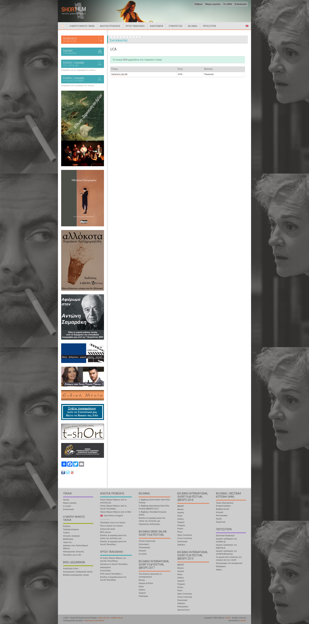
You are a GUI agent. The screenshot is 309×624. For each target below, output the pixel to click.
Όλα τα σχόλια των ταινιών (111, 526)
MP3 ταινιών (105, 532)
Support (142, 593)
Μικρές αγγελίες (212, 4)
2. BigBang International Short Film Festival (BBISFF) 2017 (154, 507)
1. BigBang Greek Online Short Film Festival (154, 501)
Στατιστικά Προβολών (225, 535)
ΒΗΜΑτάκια (68, 539)
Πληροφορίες (144, 547)
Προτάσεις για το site (72, 555)
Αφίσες (219, 570)
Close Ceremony (184, 538)
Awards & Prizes (146, 583)
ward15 (243, 620)
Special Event (183, 610)
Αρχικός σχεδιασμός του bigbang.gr (226, 546)
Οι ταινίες (143, 554)
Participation (182, 607)
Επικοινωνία (241, 4)
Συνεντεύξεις (105, 571)
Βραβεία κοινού (222, 509)
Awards (180, 512)
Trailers (66, 533)
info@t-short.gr (117, 618)
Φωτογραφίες (222, 515)
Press (179, 532)
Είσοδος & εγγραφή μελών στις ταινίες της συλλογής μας (113, 536)
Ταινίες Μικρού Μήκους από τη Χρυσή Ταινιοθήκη (113, 507)
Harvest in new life (119, 74)
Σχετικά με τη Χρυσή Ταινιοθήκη (113, 564)
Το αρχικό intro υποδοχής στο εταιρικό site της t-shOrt (229, 558)
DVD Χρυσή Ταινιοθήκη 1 (111, 574)
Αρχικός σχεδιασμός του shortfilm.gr (226, 540)
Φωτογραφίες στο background (229, 563)
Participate (143, 596)
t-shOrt (227, 618)
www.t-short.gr (104, 618)
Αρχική (62, 26)
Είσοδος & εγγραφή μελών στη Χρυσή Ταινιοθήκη (113, 543)
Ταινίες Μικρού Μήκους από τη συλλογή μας (113, 501)
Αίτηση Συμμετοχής (147, 541)
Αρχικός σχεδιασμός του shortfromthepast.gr (226, 552)
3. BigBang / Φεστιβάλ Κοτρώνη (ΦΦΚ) (152, 513)
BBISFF (180, 506)
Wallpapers (221, 566)
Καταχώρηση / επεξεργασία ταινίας (78, 572)
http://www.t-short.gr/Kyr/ (94, 620)
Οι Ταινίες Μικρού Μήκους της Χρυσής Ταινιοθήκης (113, 559)
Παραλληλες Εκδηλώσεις (149, 524)
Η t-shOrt (227, 4)
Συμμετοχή (220, 522)
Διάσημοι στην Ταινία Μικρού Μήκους (75, 547)
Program (181, 525)
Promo (180, 529)
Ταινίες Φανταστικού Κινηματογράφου (225, 504)
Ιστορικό (142, 551)
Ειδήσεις (198, 4)
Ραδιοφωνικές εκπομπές (73, 552)
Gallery (142, 590)
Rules (141, 586)
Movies (142, 580)
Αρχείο (219, 519)
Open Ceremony (184, 535)
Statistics (181, 545)
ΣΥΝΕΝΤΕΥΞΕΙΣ (176, 26)
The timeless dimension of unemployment (150, 575)
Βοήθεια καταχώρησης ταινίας (76, 575)
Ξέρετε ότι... (68, 542)
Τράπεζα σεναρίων (71, 529)
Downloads (182, 541)
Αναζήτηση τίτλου (70, 568)
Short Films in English (247, 26)
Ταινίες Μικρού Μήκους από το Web (115, 512)
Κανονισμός (144, 544)
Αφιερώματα (105, 567)
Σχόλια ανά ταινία (107, 529)
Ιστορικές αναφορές (71, 536)
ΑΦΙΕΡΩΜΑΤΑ (156, 26)
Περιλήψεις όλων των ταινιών (112, 522)
